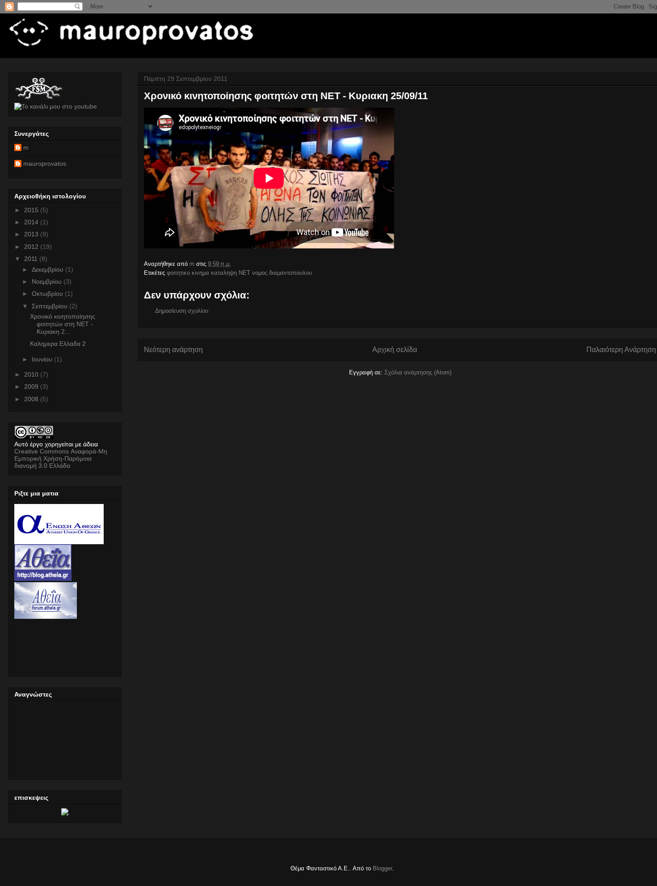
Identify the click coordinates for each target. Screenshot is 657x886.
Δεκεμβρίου (48, 269)
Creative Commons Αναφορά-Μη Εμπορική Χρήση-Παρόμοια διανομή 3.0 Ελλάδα (60, 458)
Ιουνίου (43, 359)
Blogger (382, 868)
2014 (32, 222)
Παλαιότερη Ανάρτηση (621, 349)
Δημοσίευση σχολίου (181, 310)
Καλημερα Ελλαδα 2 (58, 343)
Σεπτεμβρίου (50, 306)
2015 (32, 210)
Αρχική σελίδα (394, 349)
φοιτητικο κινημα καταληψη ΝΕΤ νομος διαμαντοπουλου (239, 272)
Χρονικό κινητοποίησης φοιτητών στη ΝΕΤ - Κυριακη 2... (62, 324)
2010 (32, 374)
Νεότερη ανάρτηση (173, 349)
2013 (32, 234)
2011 (31, 258)
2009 (32, 386)
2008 (32, 399)
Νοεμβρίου (47, 281)
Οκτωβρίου (48, 293)
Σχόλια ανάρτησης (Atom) (417, 372)
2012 (32, 246)
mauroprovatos (44, 163)
